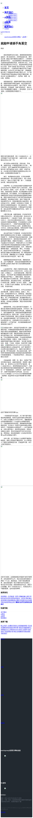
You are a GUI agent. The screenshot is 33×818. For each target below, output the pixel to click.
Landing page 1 (12, 13)
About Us (7, 22)
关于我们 (8, 12)
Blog (5, 27)
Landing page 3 (12, 17)
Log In (3, 32)
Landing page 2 (12, 15)
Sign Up (7, 32)
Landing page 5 (12, 20)
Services (6, 23)
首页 (6, 7)
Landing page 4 (12, 18)
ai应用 (24, 37)
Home (6, 12)
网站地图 (3, 812)
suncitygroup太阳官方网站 (12, 37)
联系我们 (8, 27)
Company (7, 25)
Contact (6, 28)
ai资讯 (7, 17)
